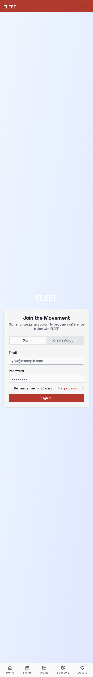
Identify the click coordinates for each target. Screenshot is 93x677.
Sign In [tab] (28, 340)
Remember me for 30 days (33, 388)
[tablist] (46, 340)
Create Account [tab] (65, 340)
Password (16, 371)
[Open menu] (86, 6)
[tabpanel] (46, 376)
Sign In (46, 398)
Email (13, 352)
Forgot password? (71, 388)
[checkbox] (10, 388)
